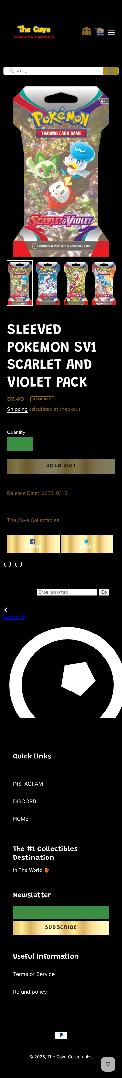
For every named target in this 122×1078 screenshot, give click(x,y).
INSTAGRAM (28, 783)
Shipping (17, 409)
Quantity (16, 432)
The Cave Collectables (70, 1056)
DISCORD (24, 801)
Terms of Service (34, 974)
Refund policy (30, 991)
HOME (21, 818)
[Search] (110, 71)
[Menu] (111, 31)
